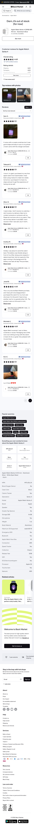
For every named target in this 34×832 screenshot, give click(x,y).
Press (4, 696)
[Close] (32, 2)
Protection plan (7, 739)
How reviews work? (10, 79)
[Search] (15, 10)
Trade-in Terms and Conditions (11, 790)
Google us (25, 638)
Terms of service (7, 788)
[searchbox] (24, 10)
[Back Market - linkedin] (15, 709)
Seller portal (6, 751)
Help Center (6, 721)
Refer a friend (6, 734)
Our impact (6, 699)
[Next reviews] (30, 400)
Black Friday (6, 779)
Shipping (5, 723)
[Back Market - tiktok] (8, 709)
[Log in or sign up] (26, 7)
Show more (7, 224)
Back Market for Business (9, 754)
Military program (7, 746)
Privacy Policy (6, 798)
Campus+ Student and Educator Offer (13, 744)
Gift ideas (5, 777)
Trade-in (5, 741)
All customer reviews (8, 774)
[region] (17, 95)
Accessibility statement (9, 701)
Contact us (6, 718)
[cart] (30, 7)
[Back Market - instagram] (4, 709)
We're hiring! (6, 704)
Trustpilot (5, 706)
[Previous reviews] (25, 400)
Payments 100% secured (9, 756)
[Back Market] (17, 6)
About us (5, 694)
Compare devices (8, 772)
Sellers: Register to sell (9, 749)
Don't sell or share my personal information (14, 795)
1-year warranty (7, 736)
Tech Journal (6, 769)
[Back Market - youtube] (11, 709)
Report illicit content (8, 800)
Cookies (5, 793)
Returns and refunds (8, 725)
